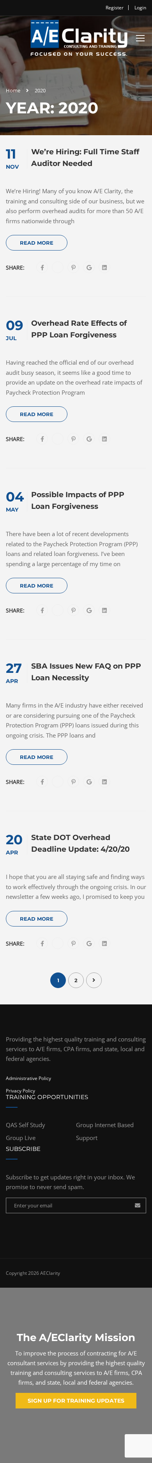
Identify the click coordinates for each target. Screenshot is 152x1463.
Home (13, 90)
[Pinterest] (73, 267)
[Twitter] (58, 267)
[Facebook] (42, 267)
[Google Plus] (89, 267)
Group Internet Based (105, 1125)
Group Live (20, 1138)
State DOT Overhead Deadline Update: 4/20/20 (80, 843)
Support (86, 1138)
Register (115, 7)
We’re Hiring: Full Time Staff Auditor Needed (85, 157)
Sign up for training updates (76, 1400)
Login (140, 7)
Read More (36, 243)
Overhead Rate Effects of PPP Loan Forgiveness (79, 329)
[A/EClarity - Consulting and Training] (78, 40)
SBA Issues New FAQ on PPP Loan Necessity (86, 672)
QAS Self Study (25, 1125)
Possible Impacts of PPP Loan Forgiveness (77, 500)
